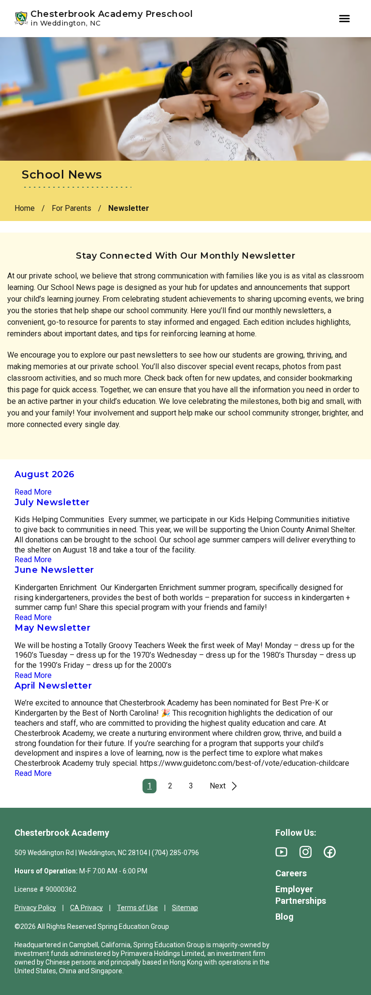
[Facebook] (330, 852)
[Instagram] (306, 852)
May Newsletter (52, 627)
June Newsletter (54, 570)
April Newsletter (53, 685)
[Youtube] (281, 852)
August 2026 (44, 474)
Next (218, 785)
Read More (33, 492)
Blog (284, 917)
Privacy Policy (35, 908)
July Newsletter (52, 502)
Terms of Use (137, 908)
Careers (291, 873)
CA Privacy (86, 908)
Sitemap (185, 908)
